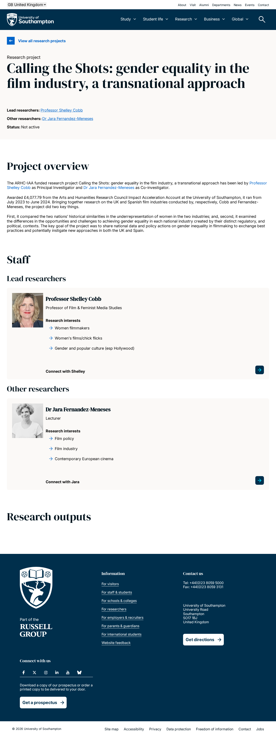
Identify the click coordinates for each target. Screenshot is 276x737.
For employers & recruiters (122, 617)
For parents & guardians (120, 626)
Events (249, 5)
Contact (263, 5)
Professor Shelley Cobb (62, 110)
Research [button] (183, 19)
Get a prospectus (39, 702)
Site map (112, 729)
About (182, 5)
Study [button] (126, 19)
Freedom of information (214, 729)
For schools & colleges (119, 600)
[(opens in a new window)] (23, 672)
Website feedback (116, 642)
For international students (121, 634)
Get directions (200, 639)
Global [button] (237, 19)
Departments (221, 5)
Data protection (178, 729)
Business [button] (212, 19)
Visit (193, 5)
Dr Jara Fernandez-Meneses (67, 118)
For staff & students (117, 592)
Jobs (260, 729)
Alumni (204, 5)
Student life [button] (153, 19)
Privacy (155, 729)
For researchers (114, 609)
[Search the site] (260, 19)
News (238, 5)
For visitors (110, 584)
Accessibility (134, 729)
